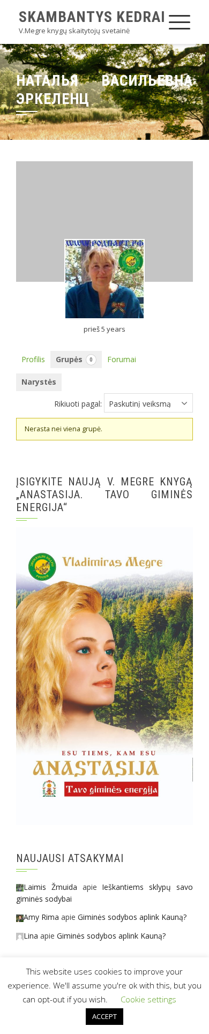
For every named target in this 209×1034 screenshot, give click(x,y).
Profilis (33, 359)
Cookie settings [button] (148, 999)
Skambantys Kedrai (92, 17)
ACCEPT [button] (104, 1016)
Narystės (38, 382)
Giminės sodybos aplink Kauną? (132, 917)
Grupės (74, 359)
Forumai (121, 359)
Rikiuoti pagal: (78, 404)
